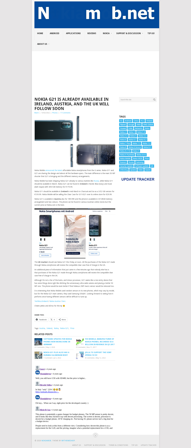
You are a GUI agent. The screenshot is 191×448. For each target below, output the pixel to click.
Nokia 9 (136, 151)
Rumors (123, 162)
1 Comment (48, 358)
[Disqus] (74, 397)
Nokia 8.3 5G (125, 151)
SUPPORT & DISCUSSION (128, 33)
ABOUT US (42, 44)
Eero (64, 301)
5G (121, 121)
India (130, 128)
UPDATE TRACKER (148, 445)
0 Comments (80, 347)
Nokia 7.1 (136, 143)
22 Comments (39, 347)
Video (140, 170)
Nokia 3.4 (141, 132)
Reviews (91, 33)
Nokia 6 (123, 140)
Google (131, 124)
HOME (40, 33)
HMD (139, 124)
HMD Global (148, 124)
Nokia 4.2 (124, 136)
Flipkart (123, 124)
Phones (55, 113)
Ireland (49, 328)
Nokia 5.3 (142, 136)
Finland (149, 121)
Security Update (126, 166)
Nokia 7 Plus (125, 143)
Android (54, 33)
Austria (42, 328)
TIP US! (151, 33)
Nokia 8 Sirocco (135, 147)
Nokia (106, 33)
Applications (73, 33)
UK (152, 166)
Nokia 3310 (141, 155)
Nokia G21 (64, 328)
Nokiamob (46, 441)
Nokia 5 (133, 136)
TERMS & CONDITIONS (118, 445)
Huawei (123, 128)
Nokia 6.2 (142, 140)
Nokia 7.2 (146, 143)
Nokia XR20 (137, 158)
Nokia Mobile (125, 158)
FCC (142, 121)
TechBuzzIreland (41, 301)
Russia (96, 181)
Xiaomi (147, 170)
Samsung (139, 162)
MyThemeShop (68, 441)
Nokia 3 (132, 132)
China (136, 121)
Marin (36, 113)
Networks (138, 128)
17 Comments (65, 113)
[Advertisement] (95, 69)
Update (133, 170)
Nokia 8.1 (147, 147)
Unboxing (124, 170)
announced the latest (53, 170)
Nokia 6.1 (132, 140)
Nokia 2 (123, 132)
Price (72, 328)
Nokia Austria (55, 301)
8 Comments (89, 358)
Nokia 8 (123, 147)
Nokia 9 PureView (127, 155)
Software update (141, 166)
